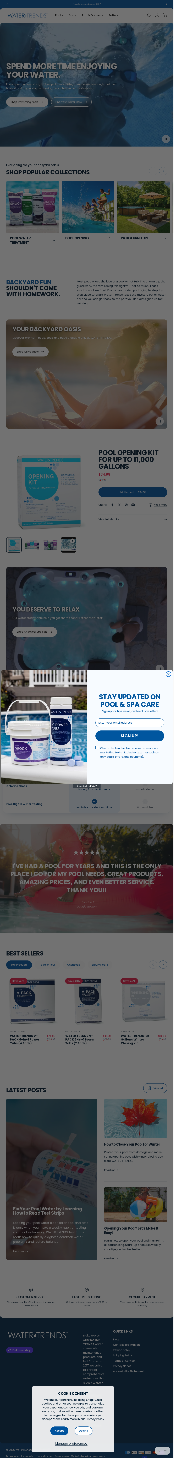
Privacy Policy (95, 1419)
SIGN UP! (130, 736)
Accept (59, 1430)
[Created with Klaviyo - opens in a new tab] (87, 786)
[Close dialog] (168, 674)
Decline (83, 1430)
